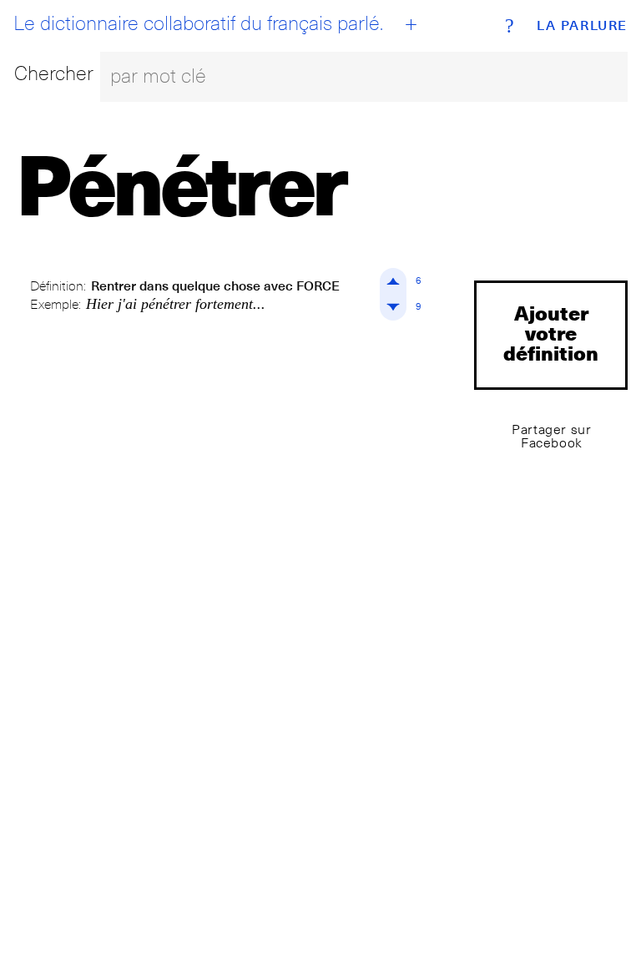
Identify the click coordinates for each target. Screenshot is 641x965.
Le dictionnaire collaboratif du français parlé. (198, 23)
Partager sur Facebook (551, 436)
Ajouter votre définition (550, 333)
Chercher (53, 73)
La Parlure (582, 26)
